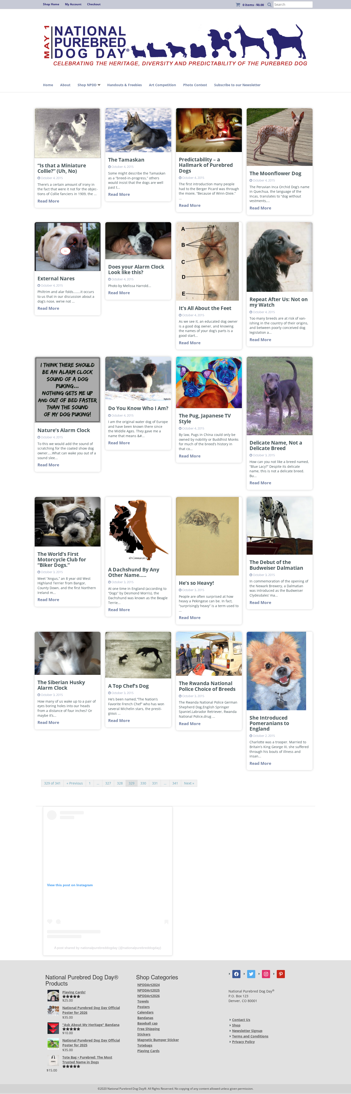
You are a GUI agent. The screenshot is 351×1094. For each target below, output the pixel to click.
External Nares (55, 278)
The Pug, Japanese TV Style (205, 418)
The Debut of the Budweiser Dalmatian (276, 565)
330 (143, 783)
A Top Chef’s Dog (128, 685)
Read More (48, 201)
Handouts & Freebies (124, 85)
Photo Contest (195, 85)
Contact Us (241, 1019)
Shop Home (51, 4)
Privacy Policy (243, 1041)
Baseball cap (147, 1023)
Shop (236, 1025)
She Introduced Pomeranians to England (269, 723)
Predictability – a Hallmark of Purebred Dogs (206, 165)
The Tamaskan (126, 159)
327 (108, 783)
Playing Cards (148, 1051)
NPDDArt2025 (148, 990)
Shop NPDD (87, 85)
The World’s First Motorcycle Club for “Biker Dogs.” (61, 559)
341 (175, 783)
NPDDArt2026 (148, 995)
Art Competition (162, 85)
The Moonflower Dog (275, 173)
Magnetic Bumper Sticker (158, 1040)
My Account (73, 4)
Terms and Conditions (250, 1036)
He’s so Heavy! (196, 583)
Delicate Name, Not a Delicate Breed (276, 445)
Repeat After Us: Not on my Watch (279, 302)
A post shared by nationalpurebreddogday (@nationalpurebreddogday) (107, 948)
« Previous (75, 783)
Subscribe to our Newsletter (237, 85)
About (65, 85)
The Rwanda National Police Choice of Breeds (207, 686)
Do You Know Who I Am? (138, 408)
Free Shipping (148, 1028)
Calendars (145, 1012)
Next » (189, 783)
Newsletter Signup (247, 1030)
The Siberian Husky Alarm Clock (61, 685)
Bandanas (145, 1017)
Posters (143, 1006)
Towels (143, 1001)
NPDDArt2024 (148, 984)
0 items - (253, 5)
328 (120, 783)
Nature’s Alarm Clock (63, 430)
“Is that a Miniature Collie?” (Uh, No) (61, 168)
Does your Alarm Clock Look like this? (136, 269)
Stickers (143, 1034)
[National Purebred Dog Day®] (175, 44)
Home (48, 85)
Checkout (94, 4)
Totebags (144, 1045)
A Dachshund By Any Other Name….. (133, 572)
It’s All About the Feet (205, 308)
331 (155, 783)
